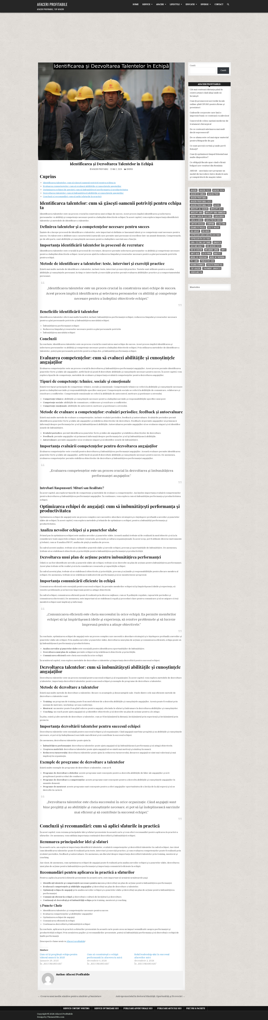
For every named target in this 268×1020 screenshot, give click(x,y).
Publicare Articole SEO (169, 1008)
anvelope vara (197, 212)
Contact (218, 4)
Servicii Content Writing (76, 1008)
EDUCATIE (190, 4)
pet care (194, 260)
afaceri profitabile (199, 197)
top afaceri (195, 268)
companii (210, 223)
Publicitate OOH (207, 260)
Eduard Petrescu (198, 227)
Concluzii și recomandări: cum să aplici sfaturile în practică (72, 196)
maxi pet (217, 253)
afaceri (194, 190)
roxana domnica (197, 264)
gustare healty (197, 246)
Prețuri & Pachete (195, 1008)
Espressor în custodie (200, 238)
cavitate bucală (197, 223)
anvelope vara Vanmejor (215, 212)
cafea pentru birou (213, 220)
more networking (217, 257)
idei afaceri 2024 (213, 246)
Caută (192, 65)
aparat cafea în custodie (201, 216)
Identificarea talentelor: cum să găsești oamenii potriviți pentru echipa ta (79, 183)
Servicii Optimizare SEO (106, 1008)
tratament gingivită (212, 268)
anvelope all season (199, 208)
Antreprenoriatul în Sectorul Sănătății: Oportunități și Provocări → (150, 996)
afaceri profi (213, 194)
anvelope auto (216, 208)
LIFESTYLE (175, 4)
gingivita (217, 242)
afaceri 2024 (218, 190)
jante (223, 249)
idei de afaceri (196, 249)
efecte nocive (213, 227)
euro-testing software (201, 242)
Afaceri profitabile (76, 941)
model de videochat (199, 257)
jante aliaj (195, 253)
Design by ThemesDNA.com (50, 1017)
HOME (135, 4)
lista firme (206, 253)
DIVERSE (204, 4)
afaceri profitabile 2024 (201, 205)
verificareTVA (196, 272)
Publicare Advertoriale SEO (137, 1008)
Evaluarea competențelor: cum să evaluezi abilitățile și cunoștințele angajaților (82, 186)
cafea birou (219, 216)
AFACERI (160, 4)
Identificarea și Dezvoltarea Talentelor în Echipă (111, 163)
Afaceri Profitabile (52, 4)
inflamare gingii (211, 249)
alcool (217, 205)
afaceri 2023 (204, 190)
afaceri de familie (198, 194)
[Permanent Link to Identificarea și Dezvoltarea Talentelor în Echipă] (111, 111)
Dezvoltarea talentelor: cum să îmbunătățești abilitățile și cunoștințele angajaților (83, 193)
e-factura (221, 223)
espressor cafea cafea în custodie (205, 234)
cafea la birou (197, 220)
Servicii (146, 4)
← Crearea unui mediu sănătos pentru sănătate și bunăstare (69, 996)
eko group (195, 231)
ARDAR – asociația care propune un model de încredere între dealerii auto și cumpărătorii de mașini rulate (209, 174)
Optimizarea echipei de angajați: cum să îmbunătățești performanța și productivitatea (85, 189)
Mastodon (195, 287)
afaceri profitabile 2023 (201, 201)
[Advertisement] (134, 36)
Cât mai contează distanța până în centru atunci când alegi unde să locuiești (206, 92)
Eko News (206, 231)
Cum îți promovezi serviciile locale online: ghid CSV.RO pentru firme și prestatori (207, 104)
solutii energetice (215, 264)
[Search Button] (228, 4)
